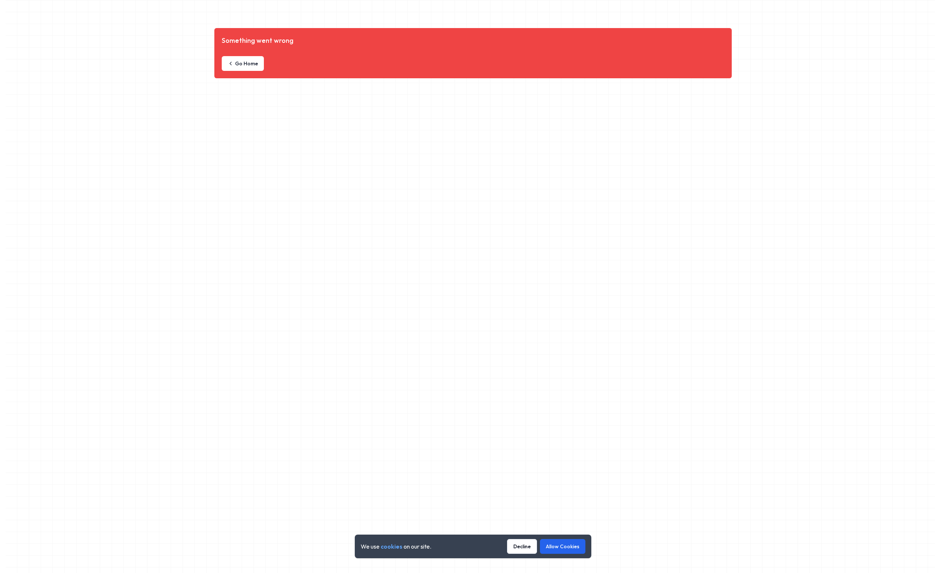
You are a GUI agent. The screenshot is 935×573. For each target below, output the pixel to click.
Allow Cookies (562, 546)
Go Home (246, 63)
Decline (522, 546)
